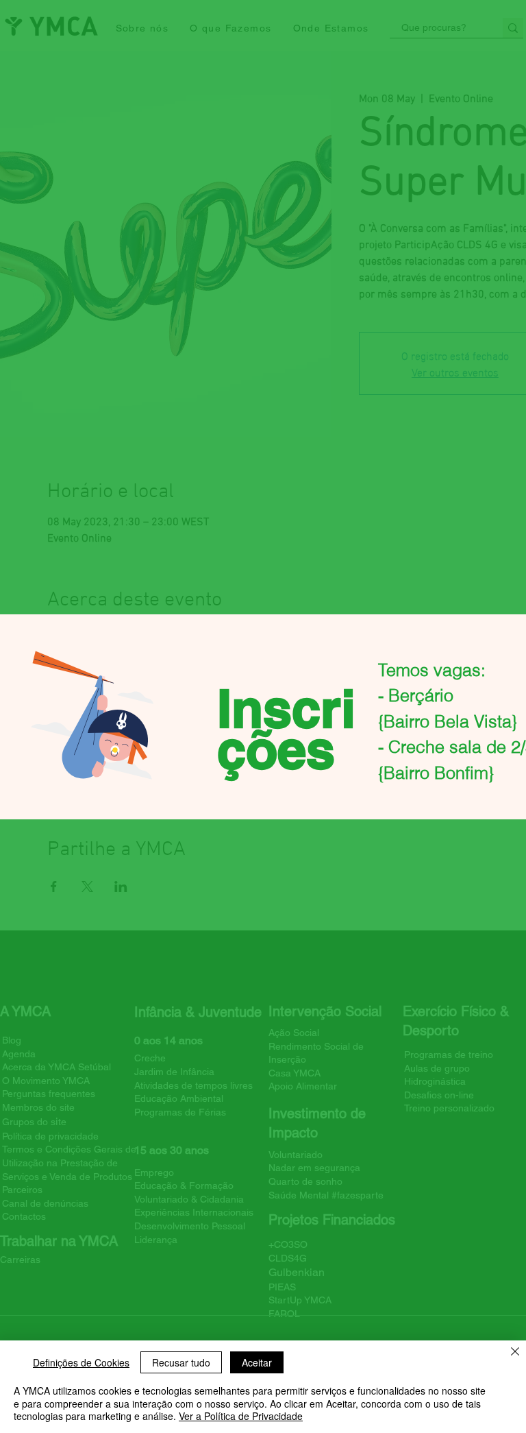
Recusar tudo (181, 1362)
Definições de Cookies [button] (81, 1362)
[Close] (515, 1352)
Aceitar (257, 1362)
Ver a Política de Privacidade (241, 1416)
